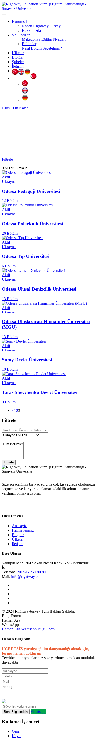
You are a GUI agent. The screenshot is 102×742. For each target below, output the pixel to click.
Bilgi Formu (47, 629)
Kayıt (16, 736)
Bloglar (18, 57)
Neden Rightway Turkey (41, 26)
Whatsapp (29, 629)
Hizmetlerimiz (23, 530)
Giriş (6, 108)
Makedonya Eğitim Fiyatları (44, 39)
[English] (21, 72)
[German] (27, 72)
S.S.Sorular (21, 35)
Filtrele (7, 159)
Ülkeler (18, 53)
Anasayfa (19, 146)
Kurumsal (19, 21)
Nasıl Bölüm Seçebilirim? (42, 48)
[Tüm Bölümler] (12, 444)
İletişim (17, 66)
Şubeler (18, 62)
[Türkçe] (15, 72)
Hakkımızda (31, 30)
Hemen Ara (11, 629)
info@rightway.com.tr (28, 576)
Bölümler (29, 44)
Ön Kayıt (20, 108)
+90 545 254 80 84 (31, 572)
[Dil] (33, 78)
